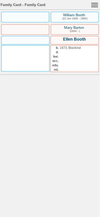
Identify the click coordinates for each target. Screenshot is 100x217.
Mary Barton (74, 27)
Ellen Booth (74, 39)
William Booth (74, 15)
